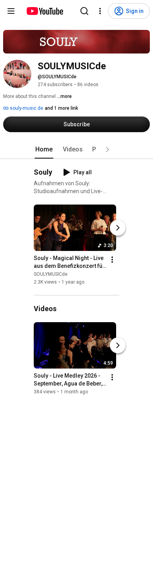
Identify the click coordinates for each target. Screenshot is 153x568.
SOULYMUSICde (50, 274)
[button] (107, 149)
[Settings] (100, 11)
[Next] (118, 228)
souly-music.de (26, 108)
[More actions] (112, 259)
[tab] (44, 149)
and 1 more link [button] (61, 108)
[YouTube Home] (44, 11)
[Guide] (11, 11)
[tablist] (76, 149)
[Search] (84, 11)
